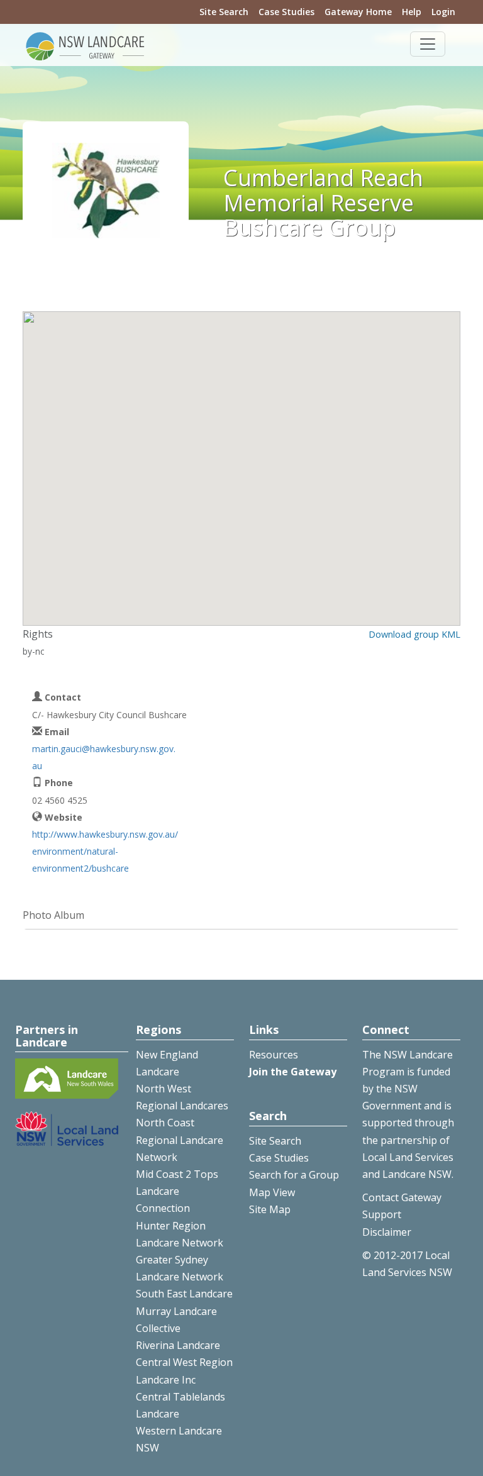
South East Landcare (184, 1294)
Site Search (223, 12)
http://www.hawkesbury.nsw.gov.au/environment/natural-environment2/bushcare (105, 851)
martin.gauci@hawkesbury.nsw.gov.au (103, 757)
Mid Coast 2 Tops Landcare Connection (177, 1191)
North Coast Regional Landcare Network (179, 1139)
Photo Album (53, 915)
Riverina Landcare (178, 1345)
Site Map (270, 1209)
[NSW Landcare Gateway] (85, 45)
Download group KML (414, 634)
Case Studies (286, 12)
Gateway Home (358, 12)
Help (411, 12)
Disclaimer (386, 1232)
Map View (272, 1192)
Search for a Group (294, 1175)
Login (443, 12)
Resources (273, 1055)
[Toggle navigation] (427, 44)
